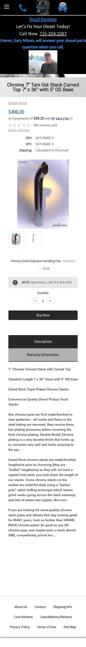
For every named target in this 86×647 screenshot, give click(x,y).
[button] (43, 118)
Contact (40, 607)
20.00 (46, 268)
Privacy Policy (20, 627)
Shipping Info (62, 607)
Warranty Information (43, 354)
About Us (20, 607)
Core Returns (23, 617)
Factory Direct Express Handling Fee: (43, 261)
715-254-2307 (53, 33)
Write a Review (19, 130)
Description (43, 341)
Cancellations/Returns (56, 617)
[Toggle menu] (6, 6)
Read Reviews (43, 19)
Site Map (70, 627)
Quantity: (43, 293)
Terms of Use (46, 627)
